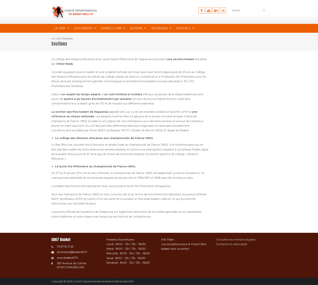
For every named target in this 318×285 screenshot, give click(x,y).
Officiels (183, 28)
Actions (136, 28)
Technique (159, 28)
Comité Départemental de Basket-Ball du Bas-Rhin (103, 281)
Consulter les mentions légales (235, 239)
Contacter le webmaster (231, 244)
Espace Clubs (111, 28)
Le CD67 (60, 28)
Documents (83, 28)
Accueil (55, 38)
